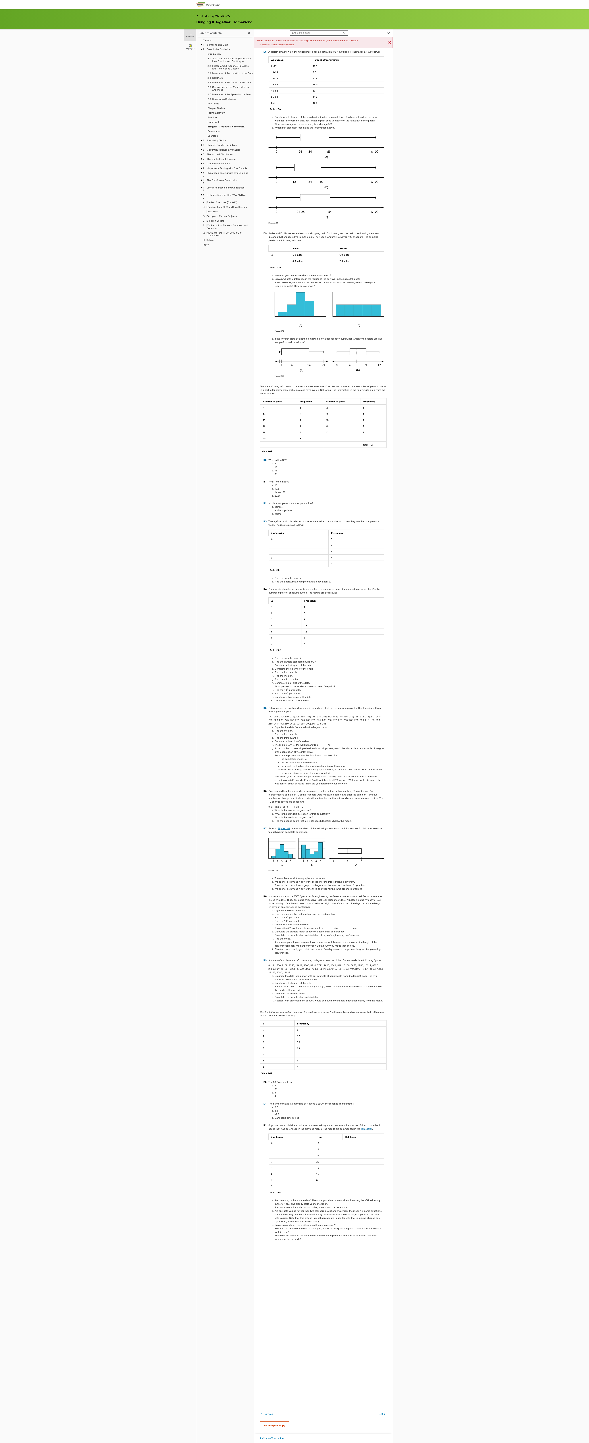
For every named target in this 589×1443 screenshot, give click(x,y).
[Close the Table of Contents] (249, 33)
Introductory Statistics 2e (215, 16)
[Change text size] (388, 33)
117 (264, 828)
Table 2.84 (366, 1128)
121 (264, 1103)
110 (264, 459)
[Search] (344, 33)
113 (264, 521)
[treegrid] (225, 142)
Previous (268, 1413)
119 (264, 960)
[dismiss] (389, 42)
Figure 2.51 (284, 828)
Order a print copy (274, 1425)
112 (264, 503)
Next (380, 1413)
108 (264, 51)
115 (264, 707)
